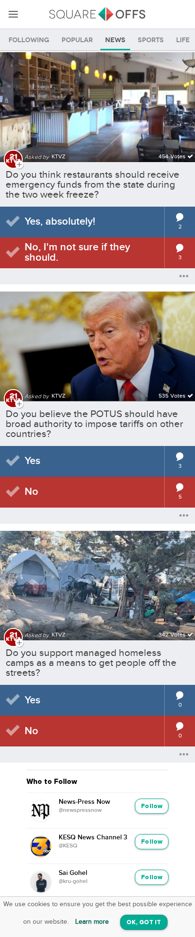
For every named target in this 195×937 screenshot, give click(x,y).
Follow (151, 806)
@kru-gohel (73, 881)
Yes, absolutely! (60, 221)
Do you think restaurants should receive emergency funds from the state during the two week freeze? (92, 184)
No (31, 491)
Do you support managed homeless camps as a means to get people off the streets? (91, 663)
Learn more (92, 922)
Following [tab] (29, 40)
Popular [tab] (77, 40)
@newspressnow (80, 810)
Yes (32, 461)
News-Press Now (84, 802)
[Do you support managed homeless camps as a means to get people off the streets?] (97, 580)
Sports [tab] (151, 40)
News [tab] (115, 40)
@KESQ (68, 846)
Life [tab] (183, 40)
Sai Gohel (73, 873)
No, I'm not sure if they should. (77, 252)
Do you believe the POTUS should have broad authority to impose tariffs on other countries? (94, 424)
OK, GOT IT (143, 922)
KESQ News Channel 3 (93, 837)
